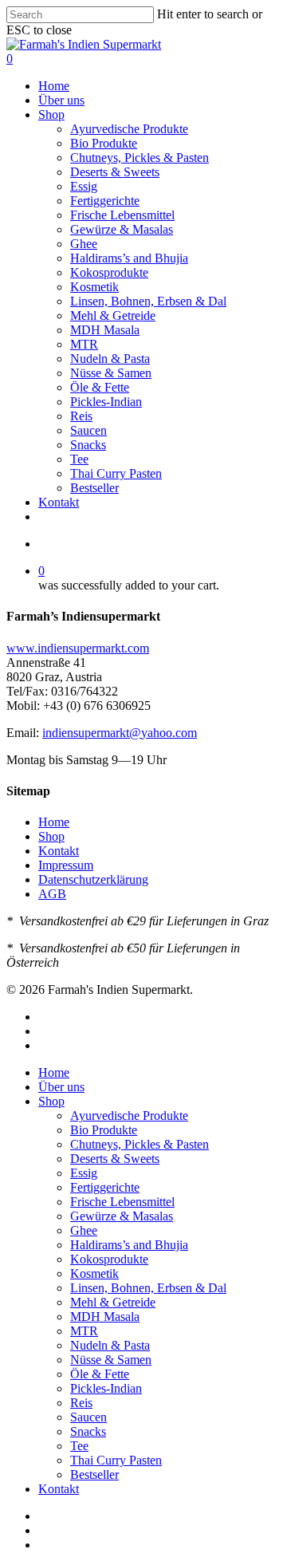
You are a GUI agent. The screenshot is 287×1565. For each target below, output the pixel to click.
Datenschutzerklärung (93, 879)
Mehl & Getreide (112, 1302)
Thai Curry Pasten (116, 1460)
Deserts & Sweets (114, 1158)
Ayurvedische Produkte (129, 1115)
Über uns (61, 1087)
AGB (52, 894)
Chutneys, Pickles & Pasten (139, 1144)
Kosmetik (94, 1273)
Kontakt (58, 850)
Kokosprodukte (109, 1259)
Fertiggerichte (105, 1187)
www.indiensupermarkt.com (77, 648)
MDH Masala (105, 1316)
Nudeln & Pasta (110, 1345)
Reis (81, 1402)
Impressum (65, 865)
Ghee (83, 1230)
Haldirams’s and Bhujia (129, 1245)
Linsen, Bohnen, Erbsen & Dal (148, 1288)
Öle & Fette (99, 1374)
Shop (51, 836)
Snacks (88, 1431)
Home (53, 822)
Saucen (88, 1417)
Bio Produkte (103, 1130)
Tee (79, 1446)
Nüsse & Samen (110, 1359)
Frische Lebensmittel (122, 1201)
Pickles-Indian (106, 1388)
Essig (83, 1173)
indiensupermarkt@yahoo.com (119, 732)
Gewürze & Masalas (121, 1216)
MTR (84, 1331)
